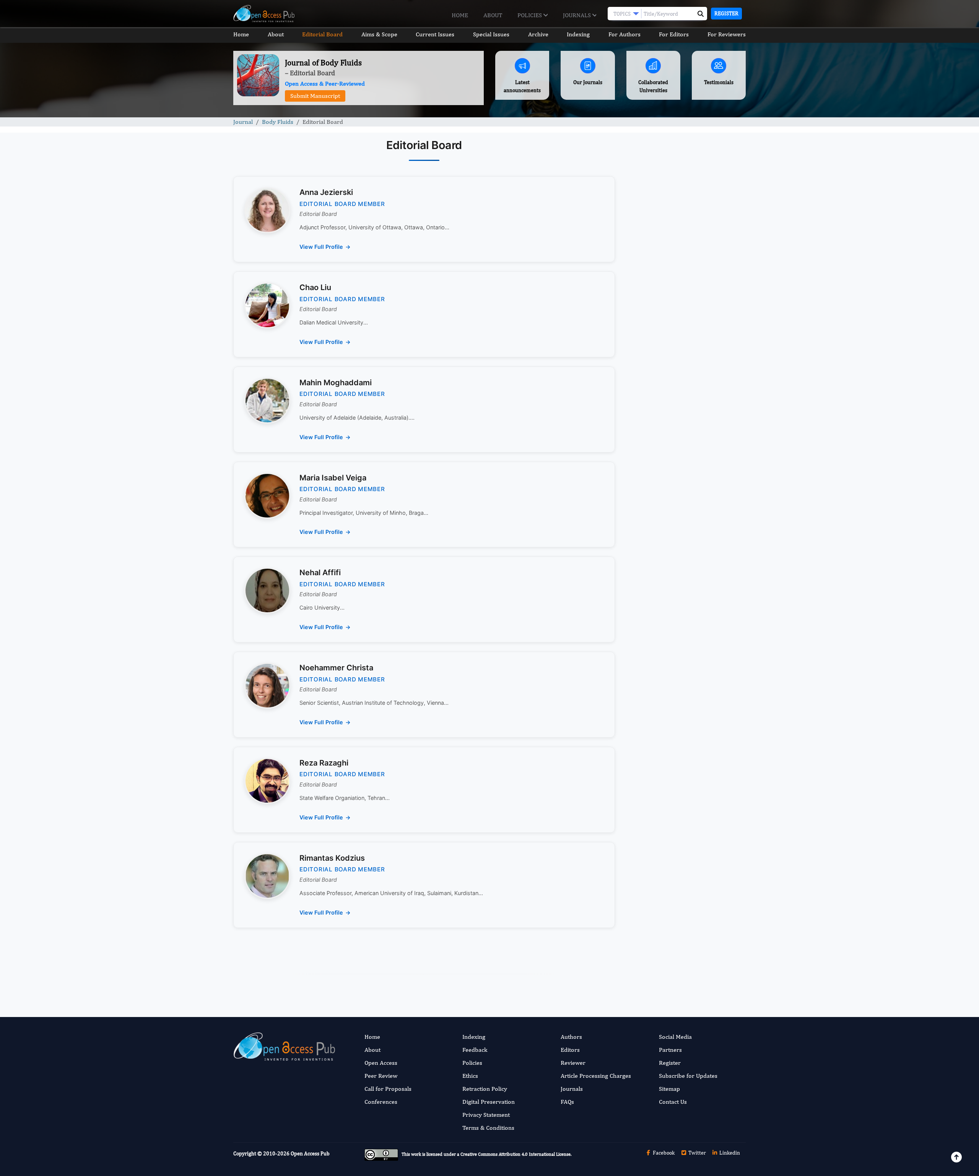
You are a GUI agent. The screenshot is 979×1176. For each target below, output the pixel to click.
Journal (243, 121)
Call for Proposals (387, 1088)
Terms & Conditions (488, 1127)
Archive (538, 34)
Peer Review (380, 1075)
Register (726, 13)
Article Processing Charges (596, 1075)
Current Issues (435, 34)
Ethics (470, 1075)
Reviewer (573, 1062)
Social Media (675, 1036)
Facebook (663, 1153)
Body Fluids (277, 121)
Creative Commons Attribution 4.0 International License (515, 1154)
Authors (571, 1036)
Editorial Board (322, 34)
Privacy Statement (486, 1114)
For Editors (674, 34)
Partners (670, 1049)
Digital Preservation (488, 1101)
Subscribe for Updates (688, 1075)
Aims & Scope (379, 34)
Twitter (696, 1153)
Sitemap (669, 1088)
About (492, 15)
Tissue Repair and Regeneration (678, 545)
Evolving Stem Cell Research (674, 639)
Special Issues (491, 34)
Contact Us (673, 1101)
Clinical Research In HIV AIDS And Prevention (681, 495)
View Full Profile (321, 246)
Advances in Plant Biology (670, 592)
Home (460, 15)
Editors (570, 1049)
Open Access (380, 1062)
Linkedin (729, 1153)
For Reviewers (726, 34)
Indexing (578, 34)
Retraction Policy (484, 1088)
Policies (530, 15)
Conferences (380, 1101)
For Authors (624, 34)
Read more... (686, 345)
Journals (577, 15)
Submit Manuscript (315, 95)
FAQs (567, 1101)
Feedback (474, 1049)
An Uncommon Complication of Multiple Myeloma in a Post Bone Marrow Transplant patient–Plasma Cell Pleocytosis (682, 408)
